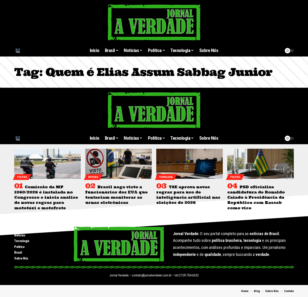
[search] (36, 50)
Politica (22, 177)
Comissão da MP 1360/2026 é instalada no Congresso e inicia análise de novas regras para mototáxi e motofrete (46, 197)
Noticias (93, 177)
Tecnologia (166, 177)
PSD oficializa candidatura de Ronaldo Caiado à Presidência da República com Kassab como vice (256, 197)
